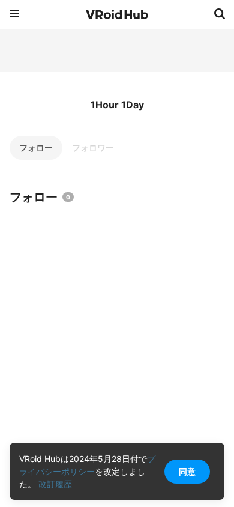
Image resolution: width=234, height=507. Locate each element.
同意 (187, 471)
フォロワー (93, 147)
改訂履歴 (55, 484)
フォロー (36, 147)
